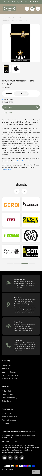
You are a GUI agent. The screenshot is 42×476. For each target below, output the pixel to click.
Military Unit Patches (9, 379)
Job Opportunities (9, 372)
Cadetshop (11, 469)
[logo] (30, 220)
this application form (24, 161)
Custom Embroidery (9, 398)
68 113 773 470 (11, 441)
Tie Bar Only (8, 99)
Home (4, 18)
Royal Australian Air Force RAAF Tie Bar (14, 20)
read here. (7, 169)
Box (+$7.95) (8, 102)
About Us (5, 369)
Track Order (6, 413)
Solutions (5, 423)
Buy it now (8, 113)
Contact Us (6, 365)
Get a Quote (6, 401)
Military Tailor (7, 391)
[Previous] (4, 2)
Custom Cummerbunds (10, 375)
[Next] (38, 2)
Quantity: (8, 94)
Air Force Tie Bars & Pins (15, 18)
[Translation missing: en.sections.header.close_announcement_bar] (41, 2)
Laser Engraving (8, 394)
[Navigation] (38, 9)
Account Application (9, 417)
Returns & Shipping (9, 420)
